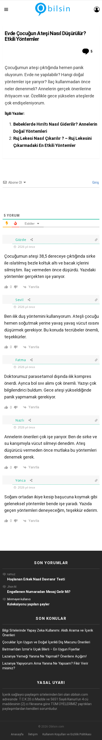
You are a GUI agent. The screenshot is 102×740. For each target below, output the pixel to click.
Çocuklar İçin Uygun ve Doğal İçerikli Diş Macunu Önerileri (46, 642)
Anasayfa (17, 734)
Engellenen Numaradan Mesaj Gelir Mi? (38, 592)
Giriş (95, 182)
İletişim (33, 734)
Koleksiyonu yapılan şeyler (28, 604)
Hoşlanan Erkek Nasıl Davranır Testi (36, 579)
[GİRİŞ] (97, 9)
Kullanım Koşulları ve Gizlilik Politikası (66, 734)
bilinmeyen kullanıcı (19, 599)
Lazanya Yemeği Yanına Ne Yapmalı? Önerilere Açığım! (44, 656)
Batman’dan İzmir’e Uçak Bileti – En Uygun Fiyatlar (41, 649)
